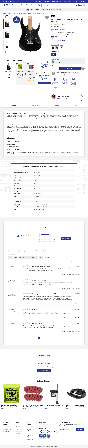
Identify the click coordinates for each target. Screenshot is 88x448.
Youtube (40, 431)
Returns (5, 434)
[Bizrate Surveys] (44, 437)
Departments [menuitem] (16, 5)
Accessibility (30, 433)
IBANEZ (17, 141)
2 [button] (41, 337)
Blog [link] (39, 5)
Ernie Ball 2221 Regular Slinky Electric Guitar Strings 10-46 (20, 73)
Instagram (44, 431)
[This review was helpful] (75, 274)
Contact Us (5, 426)
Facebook (48, 431)
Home (4, 13)
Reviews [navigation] (57, 105)
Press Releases (19, 436)
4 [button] (46, 337)
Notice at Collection (29, 436)
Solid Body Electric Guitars (25, 13)
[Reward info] (74, 32)
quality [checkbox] (15, 257)
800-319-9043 (62, 98)
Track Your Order (7, 429)
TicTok (52, 431)
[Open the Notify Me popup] (53, 73)
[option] (53, 47)
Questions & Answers (44, 355)
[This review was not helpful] (78, 274)
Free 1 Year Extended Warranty (79, 1)
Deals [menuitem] (27, 5)
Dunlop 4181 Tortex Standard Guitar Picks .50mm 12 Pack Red (31, 75)
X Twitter (55, 431)
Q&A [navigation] (75, 105)
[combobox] (58, 5)
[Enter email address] (69, 429)
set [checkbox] (36, 257)
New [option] (53, 54)
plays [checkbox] (33, 257)
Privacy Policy (30, 426)
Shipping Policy (6, 431)
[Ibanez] (11, 140)
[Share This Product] (47, 17)
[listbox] (68, 47)
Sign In (80, 5)
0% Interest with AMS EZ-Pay (62, 36)
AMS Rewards (19, 431)
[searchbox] (13, 251)
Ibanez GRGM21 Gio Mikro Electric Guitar (9, 73)
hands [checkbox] (40, 257)
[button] (84, 5)
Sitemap (18, 433)
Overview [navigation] (13, 105)
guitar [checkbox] (20, 257)
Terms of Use (30, 439)
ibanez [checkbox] (28, 257)
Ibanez (53, 16)
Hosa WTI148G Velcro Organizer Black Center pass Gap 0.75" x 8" (75, 406)
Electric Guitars (15, 13)
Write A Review (65, 238)
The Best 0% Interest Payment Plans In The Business (61, 1)
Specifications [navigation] (35, 105)
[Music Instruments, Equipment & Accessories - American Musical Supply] (6, 5)
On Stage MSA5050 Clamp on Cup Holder (54, 406)
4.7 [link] (58, 24)
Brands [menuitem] (23, 5)
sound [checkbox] (10, 257)
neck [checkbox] (24, 257)
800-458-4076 (47, 425)
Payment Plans (19, 428)
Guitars (9, 13)
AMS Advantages (19, 425)
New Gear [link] (33, 5)
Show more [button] (46, 257)
